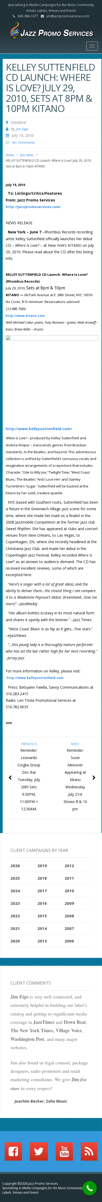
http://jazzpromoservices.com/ (33, 206)
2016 (42, 903)
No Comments (23, 142)
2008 (69, 915)
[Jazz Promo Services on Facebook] (13, 1153)
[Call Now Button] (89, 1188)
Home (10, 155)
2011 (69, 878)
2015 (42, 915)
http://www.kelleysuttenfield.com (35, 678)
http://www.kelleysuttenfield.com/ (39, 428)
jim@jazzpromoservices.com (68, 16)
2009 (69, 903)
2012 (69, 865)
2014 (42, 928)
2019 (42, 865)
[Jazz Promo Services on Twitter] (39, 1153)
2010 (69, 890)
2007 (69, 928)
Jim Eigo (22, 129)
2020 (15, 940)
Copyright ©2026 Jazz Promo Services (30, 1183)
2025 (15, 878)
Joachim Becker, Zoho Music (40, 1101)
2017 (42, 890)
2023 (15, 903)
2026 (15, 865)
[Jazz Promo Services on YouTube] (64, 1153)
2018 (42, 878)
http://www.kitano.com (25, 315)
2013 (42, 940)
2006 (69, 940)
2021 (15, 928)
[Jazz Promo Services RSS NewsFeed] (89, 1153)
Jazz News (26, 155)
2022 (15, 915)
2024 (15, 890)
